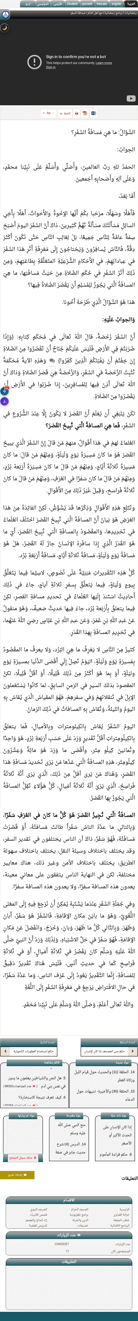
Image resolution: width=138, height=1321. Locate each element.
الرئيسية (124, 1209)
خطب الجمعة (121, 1220)
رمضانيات (130, 13)
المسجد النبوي (38, 1209)
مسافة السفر (26, 1141)
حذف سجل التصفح (21, 1158)
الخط (67, 114)
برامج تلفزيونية (79, 1215)
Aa (48, 113)
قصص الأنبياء (38, 1215)
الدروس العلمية (38, 1225)
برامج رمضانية (113, 13)
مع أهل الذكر (94, 13)
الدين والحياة (80, 1220)
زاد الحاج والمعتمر (36, 1220)
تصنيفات (82, 1225)
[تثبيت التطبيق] (4, 401)
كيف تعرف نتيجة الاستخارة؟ (40, 1073)
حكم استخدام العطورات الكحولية (33, 1051)
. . (4, 1316)
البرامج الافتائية (119, 1225)
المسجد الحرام (79, 1209)
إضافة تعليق (15, 1175)
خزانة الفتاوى (121, 1215)
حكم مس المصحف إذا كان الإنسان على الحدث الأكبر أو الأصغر (104, 1055)
